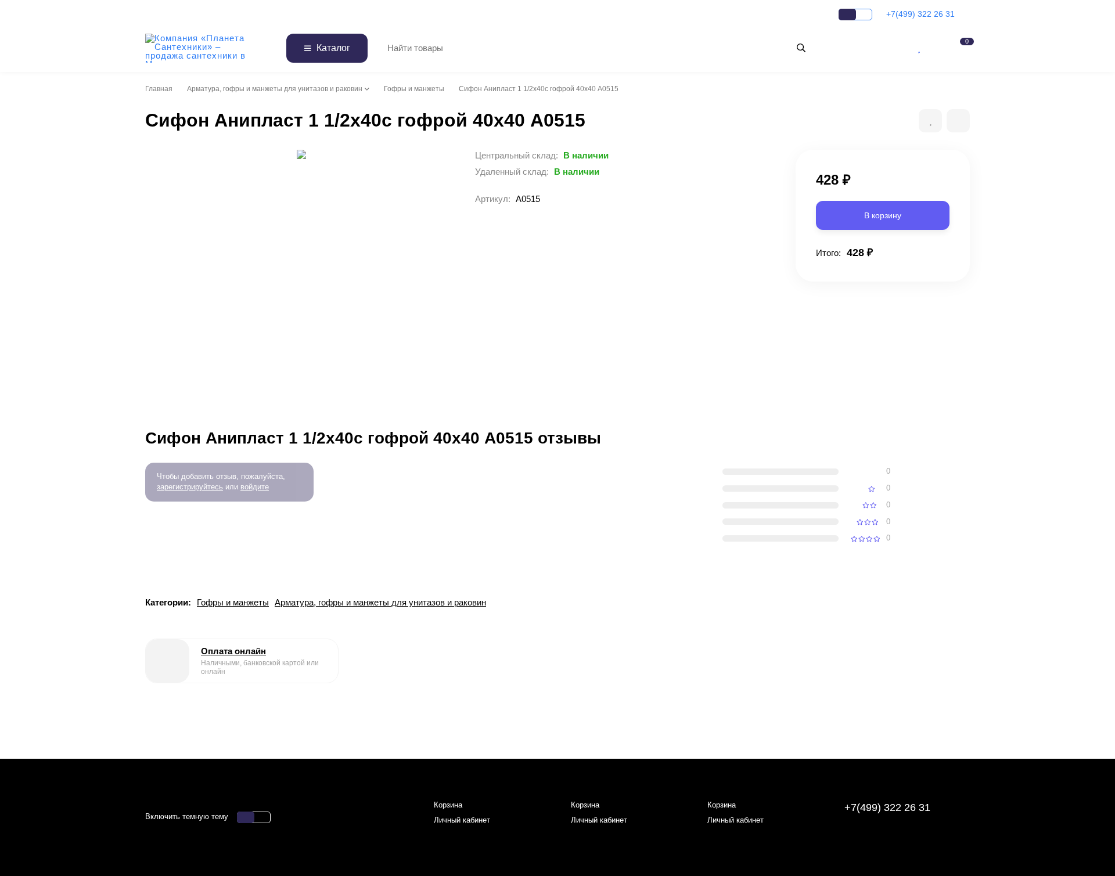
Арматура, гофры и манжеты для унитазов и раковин (274, 89)
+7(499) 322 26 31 (921, 14)
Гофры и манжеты (414, 89)
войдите (254, 486)
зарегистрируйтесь (190, 486)
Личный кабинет (462, 820)
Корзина (448, 805)
